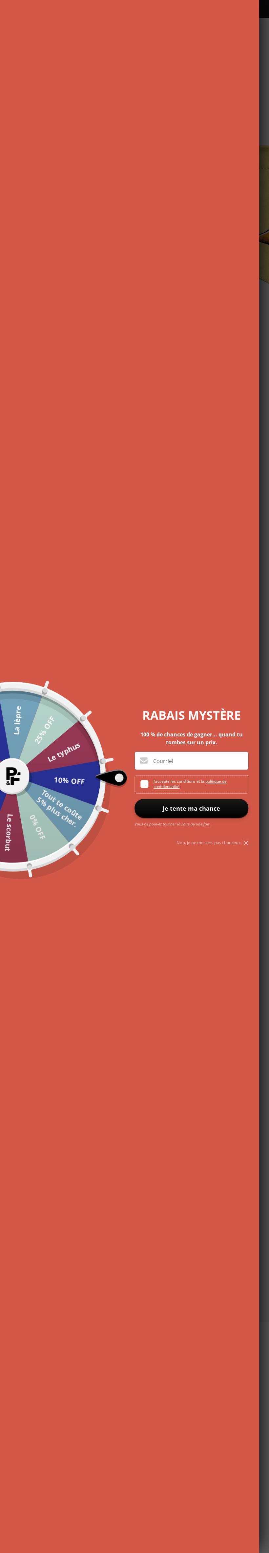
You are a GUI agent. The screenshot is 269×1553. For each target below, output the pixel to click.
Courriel (163, 761)
